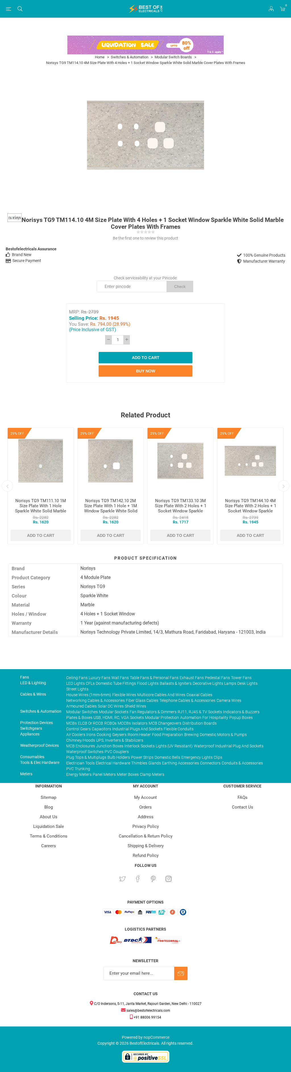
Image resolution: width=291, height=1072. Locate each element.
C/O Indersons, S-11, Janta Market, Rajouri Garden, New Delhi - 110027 (147, 1004)
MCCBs (124, 723)
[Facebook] (137, 878)
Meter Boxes (128, 774)
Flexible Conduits (179, 729)
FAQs (243, 797)
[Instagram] (168, 878)
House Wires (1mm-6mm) (88, 694)
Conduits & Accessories (242, 763)
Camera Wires (229, 700)
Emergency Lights (197, 757)
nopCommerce (156, 1037)
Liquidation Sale (48, 826)
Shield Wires (135, 706)
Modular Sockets (113, 712)
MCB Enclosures (80, 746)
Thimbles (139, 763)
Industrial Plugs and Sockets (137, 729)
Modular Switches (82, 712)
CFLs (90, 683)
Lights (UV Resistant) (174, 746)
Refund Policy (146, 855)
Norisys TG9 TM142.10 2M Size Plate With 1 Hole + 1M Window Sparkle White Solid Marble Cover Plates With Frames (110, 511)
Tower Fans (241, 677)
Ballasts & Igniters (176, 683)
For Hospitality (215, 717)
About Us (48, 816)
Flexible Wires (124, 694)
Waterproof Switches (84, 751)
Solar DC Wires (111, 706)
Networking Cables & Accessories (95, 700)
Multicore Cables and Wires (161, 694)
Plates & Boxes (79, 717)
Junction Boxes (109, 746)
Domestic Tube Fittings (116, 683)
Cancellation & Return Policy (145, 836)
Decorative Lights (208, 683)
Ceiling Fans (77, 677)
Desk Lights (247, 683)
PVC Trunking (78, 768)
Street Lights (77, 689)
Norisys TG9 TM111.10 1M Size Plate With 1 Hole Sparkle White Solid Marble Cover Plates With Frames (40, 508)
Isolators (139, 723)
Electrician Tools (80, 763)
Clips (218, 757)
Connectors (210, 763)
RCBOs (110, 723)
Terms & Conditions (48, 836)
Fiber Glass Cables (142, 700)
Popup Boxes (241, 717)
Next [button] (283, 486)
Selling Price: (83, 318)
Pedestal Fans (217, 677)
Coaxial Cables (199, 694)
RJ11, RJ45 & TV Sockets (200, 712)
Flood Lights (148, 683)
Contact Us (242, 807)
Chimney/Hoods (80, 740)
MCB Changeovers (165, 723)
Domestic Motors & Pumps (223, 734)
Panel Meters (104, 774)
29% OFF (17, 434)
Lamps (230, 683)
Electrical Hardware (113, 763)
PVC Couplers (117, 751)
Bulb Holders (118, 757)
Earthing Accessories (180, 763)
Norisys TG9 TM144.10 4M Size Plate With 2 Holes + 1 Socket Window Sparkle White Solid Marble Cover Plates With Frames (250, 511)
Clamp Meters (152, 774)
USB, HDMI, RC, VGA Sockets (118, 717)
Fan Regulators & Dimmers (153, 712)
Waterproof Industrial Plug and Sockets (228, 746)
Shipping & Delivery (146, 845)
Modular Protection (162, 717)
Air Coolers (75, 734)
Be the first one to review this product (145, 238)
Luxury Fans (99, 677)
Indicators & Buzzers (241, 712)
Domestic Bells (167, 757)
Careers (48, 845)
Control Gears (78, 729)
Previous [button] (7, 486)
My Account (145, 797)
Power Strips (142, 757)
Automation (190, 717)
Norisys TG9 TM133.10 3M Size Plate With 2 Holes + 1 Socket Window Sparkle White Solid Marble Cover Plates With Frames (180, 511)
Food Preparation (167, 734)
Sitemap (48, 797)
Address (145, 816)
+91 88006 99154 (147, 1017)
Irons (90, 734)
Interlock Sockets (139, 746)
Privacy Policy (145, 826)
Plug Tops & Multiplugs (86, 757)
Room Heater (139, 734)
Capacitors (101, 729)
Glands (154, 763)
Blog (48, 807)
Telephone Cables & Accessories (187, 700)
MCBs (71, 723)
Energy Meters (79, 774)
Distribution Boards (199, 723)
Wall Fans (120, 677)
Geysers (119, 734)
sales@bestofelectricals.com (148, 1011)
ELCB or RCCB (90, 723)
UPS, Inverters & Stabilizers (119, 740)
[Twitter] (122, 878)
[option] (41, 486)
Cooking (104, 734)
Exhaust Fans (192, 677)
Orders (145, 807)
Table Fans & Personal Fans (154, 677)
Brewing (191, 734)
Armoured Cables (81, 706)
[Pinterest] (153, 878)
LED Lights (75, 683)
